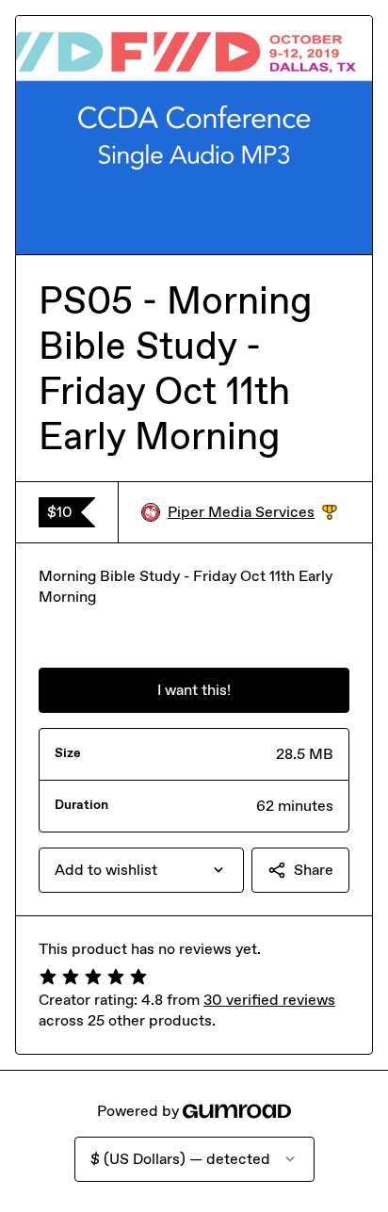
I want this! (194, 690)
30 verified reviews (269, 1000)
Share (313, 870)
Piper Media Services (252, 513)
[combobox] (141, 870)
